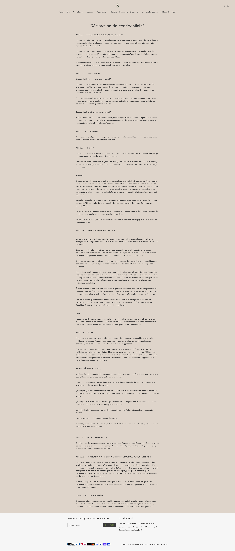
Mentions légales (151, 527)
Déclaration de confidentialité (130, 530)
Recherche (132, 523)
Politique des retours (146, 523)
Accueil (122, 523)
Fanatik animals (132, 544)
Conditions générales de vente (131, 527)
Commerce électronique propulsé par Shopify (152, 544)
